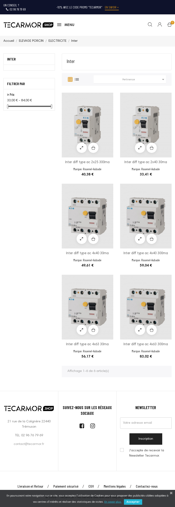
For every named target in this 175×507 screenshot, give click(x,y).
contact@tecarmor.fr (29, 444)
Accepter (133, 502)
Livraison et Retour (30, 486)
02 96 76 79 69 (18, 9)
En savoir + (112, 7)
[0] (169, 25)
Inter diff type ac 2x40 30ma (145, 162)
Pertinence (144, 79)
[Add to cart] (93, 148)
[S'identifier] (157, 25)
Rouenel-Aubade (92, 169)
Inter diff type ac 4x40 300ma (146, 253)
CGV (91, 486)
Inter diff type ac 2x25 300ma (87, 162)
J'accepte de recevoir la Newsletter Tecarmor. (146, 453)
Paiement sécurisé (65, 486)
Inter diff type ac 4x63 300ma (146, 344)
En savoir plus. (113, 502)
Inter (11, 59)
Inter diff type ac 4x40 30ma (87, 253)
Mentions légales (115, 486)
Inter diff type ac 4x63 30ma (87, 344)
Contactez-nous (147, 486)
